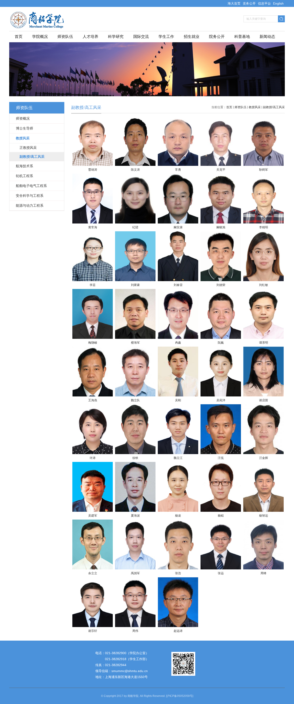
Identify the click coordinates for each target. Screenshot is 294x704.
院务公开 (217, 36)
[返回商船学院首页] (38, 15)
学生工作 (166, 36)
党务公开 (249, 3)
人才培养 (90, 36)
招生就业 (191, 36)
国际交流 (141, 36)
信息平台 (264, 3)
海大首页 (234, 3)
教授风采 (255, 107)
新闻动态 (267, 36)
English (278, 3)
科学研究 (116, 36)
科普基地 (242, 36)
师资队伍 (65, 36)
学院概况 (40, 36)
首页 (19, 36)
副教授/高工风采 (274, 107)
